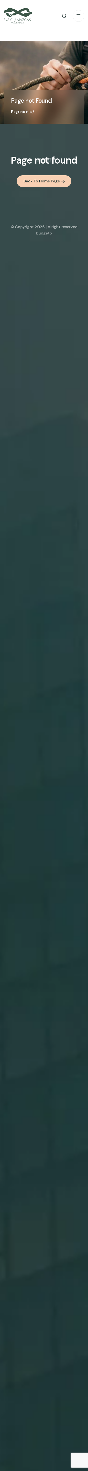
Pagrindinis (21, 111)
